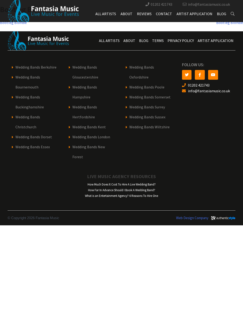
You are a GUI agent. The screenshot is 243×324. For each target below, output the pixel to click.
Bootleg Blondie (13, 22)
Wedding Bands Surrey (147, 107)
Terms (158, 40)
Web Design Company (192, 218)
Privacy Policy (181, 40)
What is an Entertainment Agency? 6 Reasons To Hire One (121, 196)
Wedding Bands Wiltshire (149, 127)
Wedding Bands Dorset (33, 136)
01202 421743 (161, 4)
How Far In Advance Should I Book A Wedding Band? (121, 190)
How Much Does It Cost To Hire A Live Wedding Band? (122, 184)
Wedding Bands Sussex (147, 117)
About (126, 13)
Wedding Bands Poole (146, 87)
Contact (164, 13)
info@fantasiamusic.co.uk (209, 4)
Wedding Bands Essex (32, 146)
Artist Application (194, 13)
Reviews (144, 13)
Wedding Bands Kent (89, 127)
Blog (221, 13)
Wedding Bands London (91, 136)
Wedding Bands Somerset (150, 97)
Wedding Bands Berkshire (35, 67)
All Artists (105, 13)
